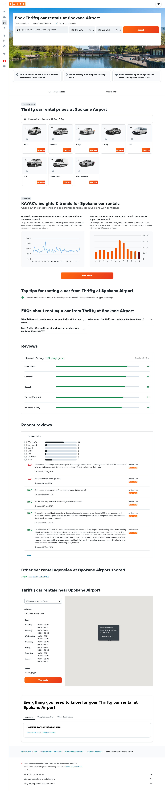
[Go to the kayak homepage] (17, 4)
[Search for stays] (4, 17)
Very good (32, 445)
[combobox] (22, 23)
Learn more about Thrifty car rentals (41, 732)
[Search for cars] (4, 22)
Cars (35, 752)
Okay (30, 451)
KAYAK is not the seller (34, 774)
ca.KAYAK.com (26, 752)
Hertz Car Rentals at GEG (35, 577)
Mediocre (32, 456)
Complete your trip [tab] (45, 717)
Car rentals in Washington (74, 752)
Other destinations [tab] (65, 717)
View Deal (41, 150)
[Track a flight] (4, 40)
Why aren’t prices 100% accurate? (39, 783)
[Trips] (4, 53)
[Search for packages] (4, 28)
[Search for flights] (4, 11)
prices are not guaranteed (72, 767)
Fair (29, 453)
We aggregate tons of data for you (39, 779)
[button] (4, 4)
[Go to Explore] (4, 35)
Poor (30, 459)
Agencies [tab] (29, 717)
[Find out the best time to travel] (4, 46)
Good (30, 448)
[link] (87, 275)
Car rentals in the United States (51, 752)
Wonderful (32, 442)
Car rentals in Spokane (94, 752)
